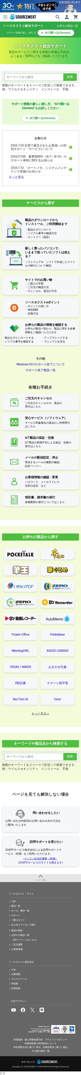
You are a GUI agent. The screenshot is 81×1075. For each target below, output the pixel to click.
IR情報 (14, 983)
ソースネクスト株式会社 (21, 962)
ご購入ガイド (18, 920)
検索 (70, 77)
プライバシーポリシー (56, 1039)
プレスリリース (19, 979)
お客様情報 (17, 949)
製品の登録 (17, 930)
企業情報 (15, 974)
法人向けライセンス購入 (23, 924)
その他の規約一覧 (40, 1051)
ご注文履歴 (17, 944)
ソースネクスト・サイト (21, 893)
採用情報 (15, 988)
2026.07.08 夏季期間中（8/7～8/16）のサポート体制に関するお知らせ (39, 158)
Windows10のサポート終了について (40, 364)
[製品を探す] (57, 16)
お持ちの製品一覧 (67, 25)
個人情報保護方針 (34, 1039)
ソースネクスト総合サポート (23, 25)
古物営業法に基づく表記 (55, 1047)
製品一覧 (15, 906)
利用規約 (18, 1039)
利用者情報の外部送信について (40, 1043)
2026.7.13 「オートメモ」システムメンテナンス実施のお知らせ (39, 169)
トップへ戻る (40, 880)
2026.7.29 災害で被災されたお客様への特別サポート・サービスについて (39, 147)
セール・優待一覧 (20, 910)
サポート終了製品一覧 (40, 370)
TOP (13, 901)
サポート (15, 915)
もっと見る (16, 177)
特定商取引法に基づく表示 (27, 1047)
